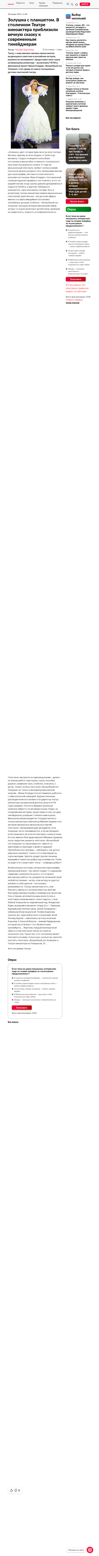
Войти (85, 4)
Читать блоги (77, 201)
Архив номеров (43, 4)
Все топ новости (73, 118)
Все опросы (13, 1022)
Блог (31, 2)
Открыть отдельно (74, 300)
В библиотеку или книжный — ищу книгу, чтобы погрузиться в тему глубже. (33, 995)
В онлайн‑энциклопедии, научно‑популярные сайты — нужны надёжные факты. (36, 984)
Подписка (57, 2)
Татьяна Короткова (24, 49)
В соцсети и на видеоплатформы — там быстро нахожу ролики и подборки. (36, 979)
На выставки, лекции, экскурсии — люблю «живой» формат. (34, 990)
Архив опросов (72, 303)
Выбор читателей (79, 16)
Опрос (71, 209)
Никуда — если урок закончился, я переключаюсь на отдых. (35, 1001)
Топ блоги (72, 129)
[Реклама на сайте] (90, 1550)
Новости (20, 2)
